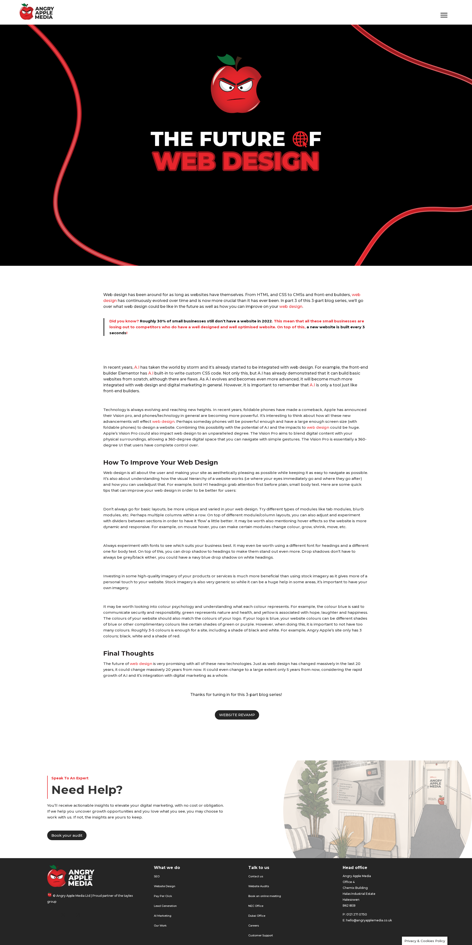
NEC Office (255, 906)
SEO (157, 876)
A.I (136, 367)
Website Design (164, 886)
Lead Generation (165, 906)
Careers (253, 925)
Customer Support (260, 935)
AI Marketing (162, 915)
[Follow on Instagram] (78, 914)
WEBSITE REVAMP (237, 714)
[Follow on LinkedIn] (93, 914)
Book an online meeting (264, 896)
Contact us (255, 876)
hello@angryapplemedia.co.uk (369, 920)
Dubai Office (256, 915)
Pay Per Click (163, 896)
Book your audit (66, 835)
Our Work (160, 925)
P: (344, 914)
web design (290, 306)
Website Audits (258, 886)
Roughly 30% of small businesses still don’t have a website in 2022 (206, 321)
